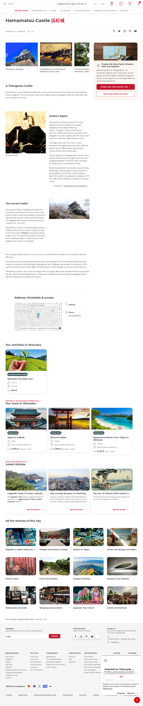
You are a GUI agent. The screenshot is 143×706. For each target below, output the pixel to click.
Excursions (65, 11)
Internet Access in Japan (105, 11)
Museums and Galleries (118, 579)
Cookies (96, 695)
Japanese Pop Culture (83, 608)
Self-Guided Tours (36, 662)
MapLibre (23, 328)
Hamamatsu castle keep (14, 69)
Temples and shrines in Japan (53, 550)
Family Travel (12, 579)
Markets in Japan (81, 550)
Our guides (33, 667)
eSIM (70, 659)
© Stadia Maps (31, 328)
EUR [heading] (102, 4)
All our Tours (34, 657)
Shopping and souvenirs (50, 608)
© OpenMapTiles (41, 328)
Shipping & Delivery (12, 675)
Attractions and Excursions (25, 619)
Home (7, 619)
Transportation (39, 11)
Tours (53, 11)
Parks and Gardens (48, 579)
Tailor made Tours (36, 664)
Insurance (83, 695)
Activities (124, 11)
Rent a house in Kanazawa (92, 664)
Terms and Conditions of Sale (45, 695)
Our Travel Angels (89, 670)
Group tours (13, 433)
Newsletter (9, 659)
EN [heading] (95, 4)
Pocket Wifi (72, 662)
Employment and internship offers (16, 670)
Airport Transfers (51, 667)
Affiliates (8, 662)
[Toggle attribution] (59, 328)
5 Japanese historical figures (75, 186)
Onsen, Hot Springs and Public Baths (122, 550)
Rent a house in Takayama (92, 667)
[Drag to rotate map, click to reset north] (59, 315)
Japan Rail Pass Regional (53, 662)
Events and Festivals (117, 608)
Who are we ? (10, 657)
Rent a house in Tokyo (91, 659)
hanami (77, 274)
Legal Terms (22, 695)
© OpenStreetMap (52, 328)
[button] (5, 55)
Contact (9, 695)
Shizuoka (13, 619)
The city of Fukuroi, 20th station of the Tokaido (112, 493)
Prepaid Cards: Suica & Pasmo (55, 664)
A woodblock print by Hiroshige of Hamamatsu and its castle (52, 70)
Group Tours (34, 659)
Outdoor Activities (81, 579)
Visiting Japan (21, 11)
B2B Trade (9, 664)
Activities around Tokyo (17, 374)
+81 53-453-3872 (74, 315)
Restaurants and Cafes (16, 608)
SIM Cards (72, 657)
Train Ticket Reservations (54, 659)
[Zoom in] (59, 309)
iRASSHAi (8, 678)
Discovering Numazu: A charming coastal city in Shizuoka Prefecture (69, 493)
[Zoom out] (59, 312)
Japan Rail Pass (51, 657)
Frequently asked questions (14, 672)
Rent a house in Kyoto (91, 662)
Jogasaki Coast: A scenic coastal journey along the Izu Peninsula (26, 493)
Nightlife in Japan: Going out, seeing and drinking (21, 550)
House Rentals (88, 657)
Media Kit (8, 667)
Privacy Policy (68, 695)
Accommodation (82, 11)
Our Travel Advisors (36, 670)
